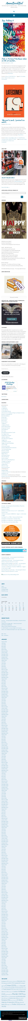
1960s (19, 981)
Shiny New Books (18, 181)
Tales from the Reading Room (8, 459)
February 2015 (4, 855)
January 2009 (4, 968)
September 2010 (4, 937)
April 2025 (3, 666)
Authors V (7, 137)
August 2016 (4, 827)
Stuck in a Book (4, 458)
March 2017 (4, 816)
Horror (5, 991)
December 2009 (4, 951)
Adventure (6, 983)
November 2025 (4, 655)
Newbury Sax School (5, 476)
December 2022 (4, 709)
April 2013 (3, 889)
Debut (22, 986)
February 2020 (4, 762)
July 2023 (3, 699)
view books (15, 391)
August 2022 (4, 716)
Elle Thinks (3, 431)
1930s (11, 981)
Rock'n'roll (20, 998)
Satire (12, 1000)
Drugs (3, 987)
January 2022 (4, 726)
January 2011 (4, 931)
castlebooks (4, 560)
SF (19, 1000)
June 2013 (3, 886)
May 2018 (3, 795)
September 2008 (4, 974)
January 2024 (4, 689)
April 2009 (3, 963)
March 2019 (4, 779)
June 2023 (3, 700)
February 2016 (4, 836)
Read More (10, 73)
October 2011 (4, 917)
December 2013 (4, 877)
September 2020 (4, 751)
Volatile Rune (4, 464)
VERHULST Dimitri (12, 139)
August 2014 (4, 864)
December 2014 (4, 858)
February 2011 (4, 929)
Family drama (8, 989)
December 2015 (4, 840)
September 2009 (4, 956)
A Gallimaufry (4, 408)
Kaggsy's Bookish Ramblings (7, 443)
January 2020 (4, 764)
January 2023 (4, 708)
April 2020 (3, 759)
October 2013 (4, 880)
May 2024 (3, 683)
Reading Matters (5, 452)
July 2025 (3, 661)
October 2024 (4, 675)
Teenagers (9, 1004)
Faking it (6, 77)
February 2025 (4, 669)
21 (16, 608)
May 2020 (3, 757)
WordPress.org (4, 590)
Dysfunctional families (11, 987)
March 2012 (4, 909)
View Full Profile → (5, 187)
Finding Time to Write (6, 435)
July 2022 (3, 717)
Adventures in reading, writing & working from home (12, 412)
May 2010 (3, 943)
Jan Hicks (3, 566)
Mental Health (8, 994)
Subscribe (5, 373)
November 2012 (4, 897)
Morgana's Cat (4, 473)
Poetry (7, 998)
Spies (4, 1004)
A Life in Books (4, 409)
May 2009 (3, 962)
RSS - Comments (4, 635)
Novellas (21, 996)
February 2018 (4, 799)
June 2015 (3, 849)
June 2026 (3, 644)
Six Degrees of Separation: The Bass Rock (10, 518)
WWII (22, 1004)
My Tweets (3, 396)
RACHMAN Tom (12, 76)
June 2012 (3, 905)
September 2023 (4, 695)
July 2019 (3, 773)
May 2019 (3, 776)
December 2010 (4, 932)
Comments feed (4, 589)
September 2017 (4, 807)
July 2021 (3, 736)
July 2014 (3, 866)
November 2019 (4, 767)
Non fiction (14, 996)
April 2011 (3, 926)
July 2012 (3, 903)
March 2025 (4, 668)
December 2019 (4, 765)
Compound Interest (5, 471)
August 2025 (4, 660)
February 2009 (4, 967)
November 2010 (4, 934)
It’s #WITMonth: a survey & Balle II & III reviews (11, 628)
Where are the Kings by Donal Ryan (8, 626)
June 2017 (3, 812)
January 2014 (4, 875)
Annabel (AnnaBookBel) (7, 178)
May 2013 (3, 888)
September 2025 (4, 658)
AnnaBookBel (14, 3)
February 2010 (4, 948)
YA (3, 1006)
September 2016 (4, 826)
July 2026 (3, 643)
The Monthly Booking (6, 449)
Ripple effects (4, 453)
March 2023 (4, 705)
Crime (10, 985)
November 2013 (4, 878)
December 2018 (4, 784)
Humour (10, 991)
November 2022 (4, 711)
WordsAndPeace (5, 569)
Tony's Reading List (5, 462)
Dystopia (20, 987)
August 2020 (4, 753)
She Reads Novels (5, 455)
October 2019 (4, 768)
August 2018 (4, 790)
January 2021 (4, 745)
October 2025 (4, 657)
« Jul (2, 614)
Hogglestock (4, 440)
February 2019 (4, 781)
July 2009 (3, 959)
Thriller (16, 1004)
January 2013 (4, 894)
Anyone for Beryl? (5, 509)
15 (19, 607)
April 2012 (3, 908)
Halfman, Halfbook (5, 437)
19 (9, 608)
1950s (15, 981)
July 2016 (3, 829)
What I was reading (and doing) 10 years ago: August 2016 (13, 629)
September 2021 (4, 733)
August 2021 (4, 734)
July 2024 (3, 680)
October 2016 (4, 824)
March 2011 (4, 928)
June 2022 (3, 719)
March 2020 (4, 761)
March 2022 (4, 723)
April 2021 (3, 740)
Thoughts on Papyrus (6, 461)
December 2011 (4, 914)
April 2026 (3, 647)
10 (2, 607)
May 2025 (3, 665)
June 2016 (3, 830)
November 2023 (4, 692)
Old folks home (11, 140)
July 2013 (3, 884)
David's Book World (5, 426)
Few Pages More (5, 434)
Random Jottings (5, 450)
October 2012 (4, 898)
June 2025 (3, 663)
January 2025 (4, 671)
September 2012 (4, 900)
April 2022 (3, 722)
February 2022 (4, 725)
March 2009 (4, 965)
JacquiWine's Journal (6, 441)
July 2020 (3, 754)
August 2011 (4, 920)
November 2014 (4, 860)
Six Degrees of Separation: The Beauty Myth (11, 520)
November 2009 (4, 953)
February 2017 (4, 818)
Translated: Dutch (4, 139)
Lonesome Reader (5, 446)
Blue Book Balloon (5, 415)
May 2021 (3, 739)
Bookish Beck (4, 418)
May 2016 (3, 832)
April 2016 (3, 833)
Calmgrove (3, 423)
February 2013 (4, 892)
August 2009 (4, 957)
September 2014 (4, 863)
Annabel (7, 386)
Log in (2, 586)
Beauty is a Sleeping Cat (6, 414)
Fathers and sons (11, 77)
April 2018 (3, 796)
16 (23, 607)
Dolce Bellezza (4, 429)
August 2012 (4, 901)
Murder (17, 994)
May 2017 (3, 813)
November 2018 (4, 785)
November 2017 (4, 804)
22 (19, 608)
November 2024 (4, 674)
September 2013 (4, 881)
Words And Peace (5, 467)
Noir (8, 996)
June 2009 (3, 960)
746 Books (3, 406)
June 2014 (3, 867)
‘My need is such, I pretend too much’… (13, 121)
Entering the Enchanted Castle (8, 432)
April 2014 (3, 871)
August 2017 (4, 809)
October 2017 (4, 805)
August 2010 (4, 939)
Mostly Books (4, 474)
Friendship (20, 989)
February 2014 (4, 874)
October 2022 (4, 713)
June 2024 (3, 682)
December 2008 (4, 970)
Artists (2, 77)
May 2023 (3, 702)
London (16, 991)
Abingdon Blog (4, 470)
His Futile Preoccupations (7, 438)
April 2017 (3, 815)
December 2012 (4, 895)
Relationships (13, 998)
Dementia (22, 139)
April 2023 (3, 703)
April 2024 (3, 685)
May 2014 (3, 869)
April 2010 (3, 945)
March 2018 (4, 798)
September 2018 (4, 788)
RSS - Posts (3, 633)
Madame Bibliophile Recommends (8, 447)
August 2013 (4, 883)
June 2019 (3, 774)
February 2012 (4, 911)
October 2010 (4, 936)
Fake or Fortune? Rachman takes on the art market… (14, 59)
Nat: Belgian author (13, 137)
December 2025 (4, 654)
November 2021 (4, 730)
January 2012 (4, 912)
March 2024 (4, 686)
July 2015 (3, 847)
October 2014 (4, 861)
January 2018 (4, 801)
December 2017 (4, 802)
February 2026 (4, 651)
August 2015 (4, 846)
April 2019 (3, 778)
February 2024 (4, 688)
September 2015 (4, 844)
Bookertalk (3, 417)
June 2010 (3, 942)
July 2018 (3, 792)
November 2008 (4, 971)
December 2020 (4, 747)
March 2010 (4, 946)
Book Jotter (4, 420)
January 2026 (4, 652)
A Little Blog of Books (6, 411)
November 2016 (4, 822)
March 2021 (4, 742)
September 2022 (4, 714)
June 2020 (3, 756)
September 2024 (4, 677)
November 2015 (4, 841)
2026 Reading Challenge (9, 383)
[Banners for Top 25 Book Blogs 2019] (10, 574)
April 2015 (3, 852)
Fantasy (15, 989)
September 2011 (4, 919)
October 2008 (4, 973)
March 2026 (4, 649)
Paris (3, 998)
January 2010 (4, 949)
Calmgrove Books (5, 425)
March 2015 (4, 853)
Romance (5, 1000)
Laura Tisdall (4, 444)
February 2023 (4, 706)
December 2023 (4, 691)
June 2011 (3, 923)
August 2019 (4, 771)
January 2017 (4, 819)
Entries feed (3, 587)
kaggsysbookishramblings (7, 563)
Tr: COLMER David (20, 137)
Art (20, 76)
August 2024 (4, 678)
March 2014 (4, 872)
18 (5, 608)
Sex (15, 1000)
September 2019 (4, 770)
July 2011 (3, 922)
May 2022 (3, 720)
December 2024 (4, 672)
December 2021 (4, 728)
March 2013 (4, 891)
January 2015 (4, 857)
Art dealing (23, 76)
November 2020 (4, 748)
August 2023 (4, 697)
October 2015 (4, 843)
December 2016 (4, 821)
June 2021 (3, 737)
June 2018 (3, 793)
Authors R (7, 76)
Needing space (5, 140)
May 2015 (3, 850)
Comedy (17, 983)
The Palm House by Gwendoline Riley (9, 522)
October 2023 (4, 694)
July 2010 (3, 940)
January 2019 (4, 782)
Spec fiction (21, 1002)
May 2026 (3, 646)
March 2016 (4, 835)
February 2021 (4, 744)
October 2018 (4, 787)
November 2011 (4, 915)
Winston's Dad (4, 465)
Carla (2, 557)
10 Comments (4, 79)
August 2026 (4, 641)
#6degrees (4, 981)
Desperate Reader (5, 428)
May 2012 (3, 906)
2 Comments (3, 142)
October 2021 (4, 731)
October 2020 (4, 750)
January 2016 (4, 838)
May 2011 (3, 925)
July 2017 (3, 810)
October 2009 (4, 954)
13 (12, 607)
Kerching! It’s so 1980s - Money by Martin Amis (11, 517)
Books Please (4, 421)
